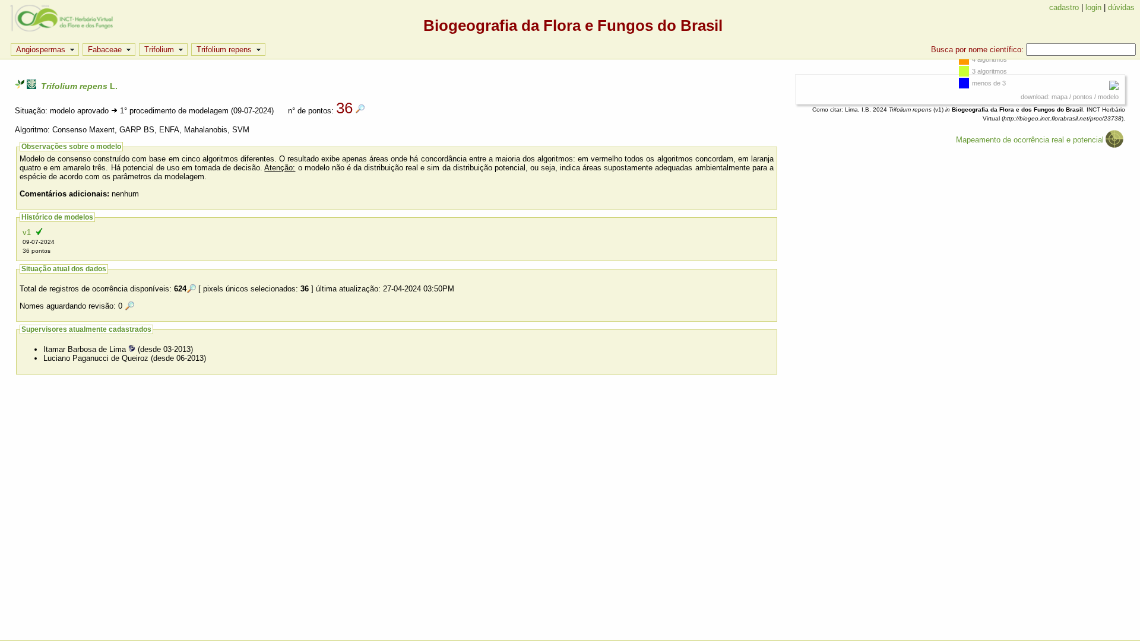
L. (79, 86)
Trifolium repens (224, 49)
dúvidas (1121, 7)
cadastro (1064, 7)
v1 (39, 241)
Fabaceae (105, 49)
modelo (1108, 96)
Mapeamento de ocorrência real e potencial (1030, 139)
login (1093, 7)
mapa (1060, 96)
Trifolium (159, 49)
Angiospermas (40, 49)
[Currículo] (131, 349)
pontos (1082, 96)
